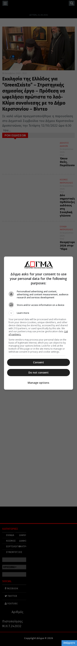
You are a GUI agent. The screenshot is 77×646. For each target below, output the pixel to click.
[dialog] (38, 323)
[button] (39, 313)
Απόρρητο (69, 642)
